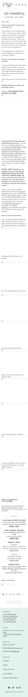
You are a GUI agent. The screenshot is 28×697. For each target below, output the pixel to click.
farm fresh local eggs (11, 155)
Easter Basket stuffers (14, 195)
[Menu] (25, 4)
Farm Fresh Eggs (11, 572)
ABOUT (5, 665)
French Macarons (14, 151)
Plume (10, 691)
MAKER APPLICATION (10, 678)
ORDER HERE (14, 526)
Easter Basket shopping (12, 203)
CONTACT (6, 661)
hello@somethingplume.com (15, 648)
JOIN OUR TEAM (8, 669)
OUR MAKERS (7, 674)
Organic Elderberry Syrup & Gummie (13, 568)
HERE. (10, 501)
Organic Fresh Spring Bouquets (11, 566)
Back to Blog (15, 602)
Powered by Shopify (18, 691)
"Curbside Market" (14, 145)
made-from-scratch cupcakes (12, 147)
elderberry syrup (20, 153)
